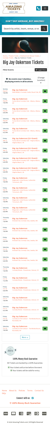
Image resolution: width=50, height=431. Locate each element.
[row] (25, 91)
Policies (22, 390)
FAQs (4, 393)
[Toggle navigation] (45, 8)
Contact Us (39, 390)
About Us (13, 390)
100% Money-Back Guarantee (26, 402)
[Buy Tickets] (45, 91)
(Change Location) (41, 78)
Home (4, 390)
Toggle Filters (41, 70)
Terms (30, 390)
